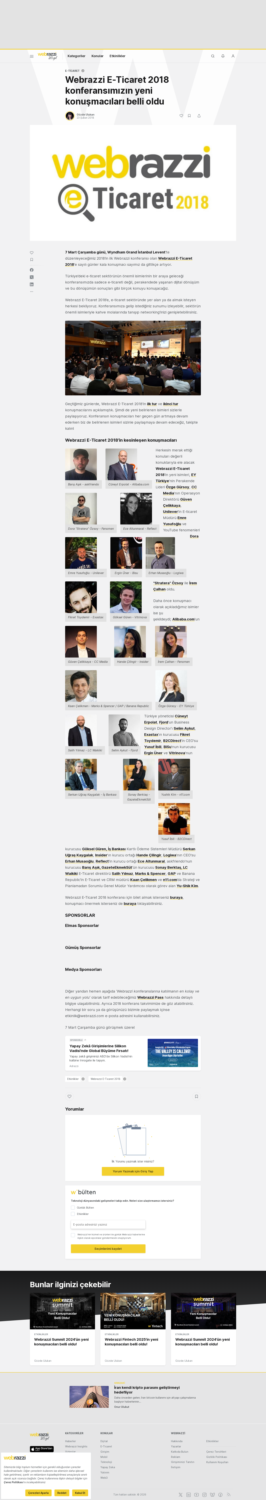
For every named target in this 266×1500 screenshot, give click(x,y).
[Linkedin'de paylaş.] (31, 284)
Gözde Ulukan (42, 1360)
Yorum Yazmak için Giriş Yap (133, 1171)
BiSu (167, 747)
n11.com (170, 880)
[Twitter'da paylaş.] (31, 277)
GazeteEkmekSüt (117, 867)
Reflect (102, 861)
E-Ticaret (72, 70)
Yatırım (104, 1472)
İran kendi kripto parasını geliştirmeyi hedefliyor (147, 1389)
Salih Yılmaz (122, 873)
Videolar (70, 1451)
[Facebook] (220, 1494)
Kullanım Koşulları (217, 1462)
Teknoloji (106, 1461)
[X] (180, 1494)
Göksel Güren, (95, 849)
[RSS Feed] (228, 1494)
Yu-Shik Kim (187, 886)
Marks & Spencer (150, 873)
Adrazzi (74, 1066)
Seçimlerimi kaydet (108, 1249)
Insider (101, 855)
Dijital (104, 1441)
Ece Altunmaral (151, 861)
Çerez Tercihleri (216, 1451)
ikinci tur (170, 404)
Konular (98, 56)
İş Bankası (117, 849)
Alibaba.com (183, 619)
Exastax (151, 734)
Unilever (170, 511)
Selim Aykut (184, 728)
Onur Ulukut (121, 1406)
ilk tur (152, 404)
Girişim (104, 1451)
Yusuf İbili (152, 747)
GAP (172, 873)
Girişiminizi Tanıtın (182, 1461)
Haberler (70, 1441)
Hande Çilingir (148, 855)
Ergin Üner (153, 753)
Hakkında (176, 1441)
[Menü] (31, 57)
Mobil (103, 1456)
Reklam (175, 1456)
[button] (133, 358)
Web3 (104, 1477)
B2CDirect (172, 741)
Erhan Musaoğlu (79, 861)
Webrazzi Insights (76, 1446)
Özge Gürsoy (177, 487)
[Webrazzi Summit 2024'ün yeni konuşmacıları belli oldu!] (62, 1311)
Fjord (163, 722)
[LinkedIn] (188, 1494)
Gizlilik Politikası (216, 1456)
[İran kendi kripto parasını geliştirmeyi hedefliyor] (89, 1397)
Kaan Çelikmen (143, 880)
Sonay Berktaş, (169, 867)
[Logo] (47, 56)
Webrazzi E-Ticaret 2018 (105, 1078)
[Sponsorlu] (173, 1053)
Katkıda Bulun (179, 1451)
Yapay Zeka (107, 1467)
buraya (176, 897)
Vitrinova (177, 753)
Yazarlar (176, 1446)
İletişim (175, 1467)
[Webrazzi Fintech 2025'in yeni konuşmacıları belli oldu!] (133, 1311)
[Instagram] (204, 1494)
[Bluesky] (212, 1494)
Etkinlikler (117, 56)
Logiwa (169, 855)
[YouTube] (196, 1494)
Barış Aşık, (92, 867)
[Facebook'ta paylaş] (31, 270)
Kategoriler (76, 56)
